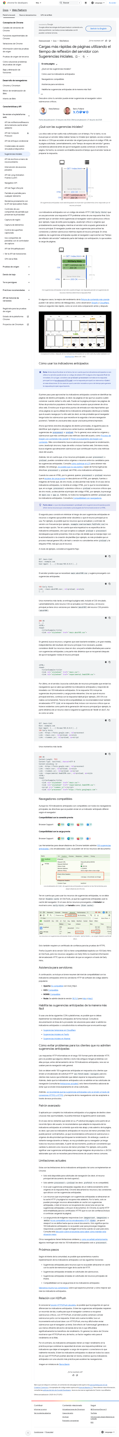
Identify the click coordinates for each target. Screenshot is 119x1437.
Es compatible (57, 986)
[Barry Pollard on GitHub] (77, 113)
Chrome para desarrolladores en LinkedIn (102, 1418)
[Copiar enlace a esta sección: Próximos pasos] (61, 1250)
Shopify (95, 303)
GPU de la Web (46, 15)
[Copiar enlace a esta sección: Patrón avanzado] (62, 1105)
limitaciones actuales (69, 1084)
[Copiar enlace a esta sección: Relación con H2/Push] (68, 1298)
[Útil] (106, 41)
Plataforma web (9, 15)
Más (37, 3)
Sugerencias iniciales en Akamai (56, 1039)
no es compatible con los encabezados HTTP (73, 1220)
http (84, 998)
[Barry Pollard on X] (74, 113)
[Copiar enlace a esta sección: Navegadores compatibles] (74, 799)
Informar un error (40, 1409)
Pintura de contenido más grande (95, 299)
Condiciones (38, 1432)
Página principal (44, 41)
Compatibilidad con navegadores (87, 498)
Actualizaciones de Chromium (73, 1409)
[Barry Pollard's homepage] (87, 113)
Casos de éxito (67, 1413)
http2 (90, 998)
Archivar (65, 1417)
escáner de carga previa (54, 478)
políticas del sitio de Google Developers (57, 1390)
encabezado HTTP (63, 380)
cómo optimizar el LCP (80, 464)
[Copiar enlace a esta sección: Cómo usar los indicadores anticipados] (91, 363)
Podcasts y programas (70, 1421)
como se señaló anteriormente (94, 1239)
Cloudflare (104, 303)
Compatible (53, 990)
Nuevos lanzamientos (27, 15)
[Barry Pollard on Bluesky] (84, 113)
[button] (14, 116)
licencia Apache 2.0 (86, 1388)
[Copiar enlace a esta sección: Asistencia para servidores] (74, 967)
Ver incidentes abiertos (42, 1413)
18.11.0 (75, 998)
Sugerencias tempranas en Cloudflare (59, 1030)
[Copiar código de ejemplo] (109, 556)
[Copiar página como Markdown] (84, 57)
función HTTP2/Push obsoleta (63, 1305)
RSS (92, 1422)
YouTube (94, 1413)
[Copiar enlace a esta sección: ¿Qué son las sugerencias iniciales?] (85, 127)
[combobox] (70, 3)
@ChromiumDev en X (99, 1409)
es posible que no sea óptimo (70, 467)
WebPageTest (69, 357)
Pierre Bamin (64, 1364)
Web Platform (19, 10)
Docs (5, 10)
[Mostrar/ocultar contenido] (56, 64)
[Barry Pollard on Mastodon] (80, 113)
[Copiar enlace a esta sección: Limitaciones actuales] (68, 1160)
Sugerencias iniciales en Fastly (56, 1034)
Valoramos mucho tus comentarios (53, 1288)
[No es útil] (109, 41)
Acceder (112, 3)
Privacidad (49, 1432)
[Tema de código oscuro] (106, 556)
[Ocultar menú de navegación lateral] (28, 1432)
